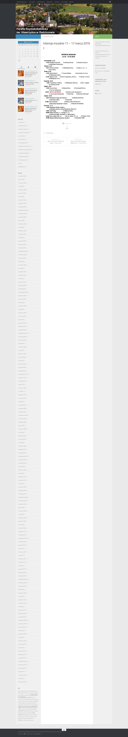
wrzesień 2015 (22, 624)
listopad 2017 (22, 535)
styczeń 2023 (22, 323)
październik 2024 (23, 251)
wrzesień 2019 (22, 460)
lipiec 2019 (21, 466)
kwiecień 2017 (22, 559)
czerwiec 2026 (22, 183)
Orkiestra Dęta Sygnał (21, 709)
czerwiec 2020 (22, 429)
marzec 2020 (22, 439)
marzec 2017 (22, 562)
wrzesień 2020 (22, 419)
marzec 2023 (22, 316)
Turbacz (35, 715)
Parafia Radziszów (21, 2)
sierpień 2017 (22, 545)
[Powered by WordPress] (24, 733)
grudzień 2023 (22, 285)
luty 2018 (21, 525)
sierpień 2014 (22, 668)
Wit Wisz (31, 716)
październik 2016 (23, 579)
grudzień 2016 (22, 572)
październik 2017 (23, 538)
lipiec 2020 (21, 425)
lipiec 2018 (21, 507)
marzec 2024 (22, 275)
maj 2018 (21, 514)
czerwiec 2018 (22, 511)
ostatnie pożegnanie (29, 709)
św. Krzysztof (25, 720)
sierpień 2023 (22, 299)
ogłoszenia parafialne (27, 706)
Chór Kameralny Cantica (33, 691)
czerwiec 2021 (22, 388)
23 (37, 54)
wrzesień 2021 (22, 378)
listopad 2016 (22, 576)
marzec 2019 (22, 480)
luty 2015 (21, 648)
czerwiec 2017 (22, 552)
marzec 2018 (22, 521)
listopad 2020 (22, 412)
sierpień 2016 (22, 586)
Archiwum (57, 2)
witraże (29, 716)
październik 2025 (23, 210)
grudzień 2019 (22, 449)
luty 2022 (21, 360)
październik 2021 (23, 374)
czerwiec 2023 (22, 306)
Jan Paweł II (32, 2)
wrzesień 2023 (22, 296)
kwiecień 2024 (22, 272)
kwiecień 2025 (22, 231)
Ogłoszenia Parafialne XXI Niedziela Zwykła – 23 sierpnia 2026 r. (31, 92)
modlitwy (25, 705)
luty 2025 (21, 237)
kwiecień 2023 (22, 313)
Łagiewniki (25, 718)
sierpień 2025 (22, 217)
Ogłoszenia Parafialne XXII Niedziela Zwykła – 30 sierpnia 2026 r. (31, 74)
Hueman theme (37, 734)
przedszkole (36, 711)
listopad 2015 (22, 617)
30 (37, 56)
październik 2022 (23, 333)
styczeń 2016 (22, 610)
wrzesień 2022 (22, 337)
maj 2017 (21, 555)
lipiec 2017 (21, 548)
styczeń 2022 (22, 364)
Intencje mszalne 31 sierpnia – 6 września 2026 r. (31, 83)
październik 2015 (23, 620)
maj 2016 (21, 596)
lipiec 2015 (21, 630)
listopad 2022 (22, 330)
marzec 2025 (22, 234)
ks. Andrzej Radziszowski (23, 701)
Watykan (19, 716)
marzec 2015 (22, 644)
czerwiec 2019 (22, 470)
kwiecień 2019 (22, 477)
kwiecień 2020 (22, 436)
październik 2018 (23, 497)
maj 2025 (21, 227)
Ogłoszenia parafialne (24, 146)
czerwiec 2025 (22, 224)
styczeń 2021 (22, 405)
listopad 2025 (22, 207)
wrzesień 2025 (22, 214)
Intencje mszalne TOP (30, 80)
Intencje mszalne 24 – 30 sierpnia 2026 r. (31, 101)
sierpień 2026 (22, 176)
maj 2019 (21, 473)
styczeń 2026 (22, 200)
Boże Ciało (26, 691)
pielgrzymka (27, 711)
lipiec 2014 (21, 671)
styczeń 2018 (22, 528)
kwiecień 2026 (22, 190)
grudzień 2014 (22, 654)
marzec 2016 (22, 603)
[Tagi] (35, 67)
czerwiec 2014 (22, 675)
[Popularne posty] (28, 67)
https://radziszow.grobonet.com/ (103, 45)
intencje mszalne (49, 133)
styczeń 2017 (22, 569)
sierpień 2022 (22, 340)
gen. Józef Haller (28, 693)
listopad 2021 (22, 371)
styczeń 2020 (22, 446)
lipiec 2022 (21, 343)
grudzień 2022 (22, 326)
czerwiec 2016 (22, 593)
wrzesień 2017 (22, 542)
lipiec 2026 (21, 179)
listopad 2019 (22, 453)
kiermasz (34, 699)
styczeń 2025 (22, 241)
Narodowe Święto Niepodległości (32, 705)
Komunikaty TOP (23, 143)
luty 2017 (21, 566)
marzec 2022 (22, 357)
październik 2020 (23, 415)
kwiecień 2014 (22, 682)
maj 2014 (21, 678)
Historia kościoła (23, 126)
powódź (32, 711)
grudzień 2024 (22, 244)
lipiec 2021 (21, 384)
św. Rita (29, 720)
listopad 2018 (22, 494)
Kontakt (71, 2)
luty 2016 (21, 607)
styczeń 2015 (22, 651)
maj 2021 (21, 391)
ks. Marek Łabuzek (22, 703)
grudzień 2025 (22, 203)
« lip (19, 60)
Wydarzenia (49, 2)
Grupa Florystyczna (27, 695)
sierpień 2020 (22, 422)
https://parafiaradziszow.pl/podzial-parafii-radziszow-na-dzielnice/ (102, 56)
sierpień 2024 (22, 258)
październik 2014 (23, 661)
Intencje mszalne (48, 36)
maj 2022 (21, 350)
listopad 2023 (22, 289)
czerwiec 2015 (22, 634)
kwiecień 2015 (22, 641)
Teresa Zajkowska (26, 714)
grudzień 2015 (22, 613)
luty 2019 (21, 483)
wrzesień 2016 (22, 583)
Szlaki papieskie (41, 2)
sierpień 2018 (22, 504)
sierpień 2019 (22, 463)
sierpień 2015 (22, 627)
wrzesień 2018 (22, 501)
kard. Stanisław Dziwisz (27, 699)
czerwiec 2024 (22, 265)
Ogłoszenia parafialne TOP (31, 71)
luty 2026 (21, 196)
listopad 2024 (22, 248)
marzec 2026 (22, 193)
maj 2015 (21, 637)
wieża (26, 716)
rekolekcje (20, 713)
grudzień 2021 (22, 367)
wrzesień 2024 (22, 255)
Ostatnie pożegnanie (24, 153)
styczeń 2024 (22, 282)
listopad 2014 (22, 658)
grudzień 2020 (22, 408)
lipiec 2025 (21, 220)
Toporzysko (31, 714)
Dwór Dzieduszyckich (21, 693)
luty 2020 (21, 442)
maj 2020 (21, 432)
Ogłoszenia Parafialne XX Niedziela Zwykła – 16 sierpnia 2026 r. (31, 109)
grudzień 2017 (22, 531)
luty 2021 (21, 401)
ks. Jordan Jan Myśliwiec (33, 701)
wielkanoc (23, 716)
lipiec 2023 (21, 302)
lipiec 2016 (21, 589)
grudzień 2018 (22, 490)
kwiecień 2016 (22, 600)
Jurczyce (33, 697)
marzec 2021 (22, 398)
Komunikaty (64, 2)
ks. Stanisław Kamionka (31, 703)
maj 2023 (21, 309)
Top (20, 163)
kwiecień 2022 (22, 354)
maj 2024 (21, 268)
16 (37, 51)
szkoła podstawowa (27, 713)
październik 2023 (23, 292)
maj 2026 (21, 186)
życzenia (32, 720)
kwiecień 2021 (22, 395)
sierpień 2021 (22, 381)
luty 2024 (21, 278)
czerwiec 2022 (22, 347)
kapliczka (20, 699)
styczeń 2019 (22, 487)
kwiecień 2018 (22, 518)
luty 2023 (21, 319)
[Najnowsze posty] (21, 67)
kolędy (37, 699)
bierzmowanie (21, 691)
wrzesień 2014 (22, 665)
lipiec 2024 (21, 261)
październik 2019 (23, 456)
